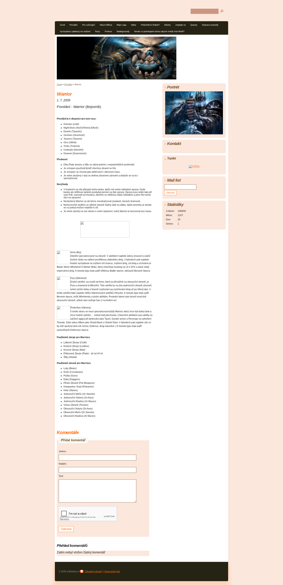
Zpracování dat (112, 571)
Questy (193, 25)
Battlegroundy (123, 31)
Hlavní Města (106, 25)
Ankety (167, 25)
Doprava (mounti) (210, 25)
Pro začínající (88, 25)
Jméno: (62, 451)
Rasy (97, 31)
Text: (61, 476)
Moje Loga (121, 25)
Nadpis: (63, 463)
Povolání (73, 25)
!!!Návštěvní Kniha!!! (150, 25)
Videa (133, 25)
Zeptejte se (180, 25)
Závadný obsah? (94, 571)
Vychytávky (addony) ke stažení (75, 31)
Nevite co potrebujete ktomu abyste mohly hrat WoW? (159, 31)
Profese (108, 31)
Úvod (62, 25)
